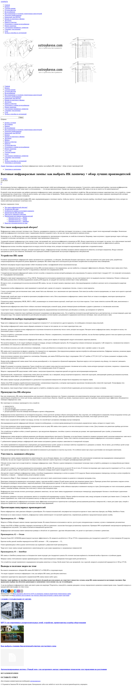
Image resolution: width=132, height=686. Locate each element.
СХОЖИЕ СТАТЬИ (8, 599)
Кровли (7, 6)
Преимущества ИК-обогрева (14, 212)
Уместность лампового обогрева (15, 214)
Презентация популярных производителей (19, 216)
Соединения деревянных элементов (16, 27)
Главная (7, 5)
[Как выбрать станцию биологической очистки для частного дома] (12, 642)
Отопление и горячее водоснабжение (17, 24)
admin (5, 179)
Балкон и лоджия (10, 122)
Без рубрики (9, 124)
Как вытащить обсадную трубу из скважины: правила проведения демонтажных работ (42, 593)
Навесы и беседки (11, 22)
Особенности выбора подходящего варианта (19, 211)
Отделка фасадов (10, 10)
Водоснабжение (10, 12)
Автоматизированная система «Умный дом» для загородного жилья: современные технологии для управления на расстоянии (54, 669)
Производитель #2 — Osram (18, 219)
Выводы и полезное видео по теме (16, 223)
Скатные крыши (10, 8)
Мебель (7, 140)
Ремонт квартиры (10, 26)
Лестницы (8, 20)
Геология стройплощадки (13, 15)
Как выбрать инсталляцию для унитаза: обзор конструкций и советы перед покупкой (41, 595)
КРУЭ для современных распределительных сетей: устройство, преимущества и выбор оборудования (43, 623)
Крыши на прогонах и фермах (15, 19)
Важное (7, 126)
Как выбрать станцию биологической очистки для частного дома (28, 646)
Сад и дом (8, 150)
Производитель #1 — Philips (18, 218)
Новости (7, 143)
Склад (7, 154)
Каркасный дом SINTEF (13, 17)
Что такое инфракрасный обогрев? (16, 207)
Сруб (6, 31)
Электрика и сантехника (13, 163)
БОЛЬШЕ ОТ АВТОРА (23, 599)
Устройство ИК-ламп (12, 209)
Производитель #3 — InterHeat (19, 221)
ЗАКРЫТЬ (4, 1)
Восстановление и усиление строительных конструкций (23, 13)
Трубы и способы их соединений (15, 33)
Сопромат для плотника (12, 29)
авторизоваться (35, 681)
